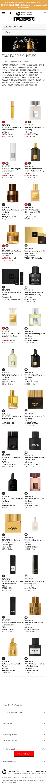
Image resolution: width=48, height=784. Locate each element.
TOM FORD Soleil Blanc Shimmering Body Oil (32, 211)
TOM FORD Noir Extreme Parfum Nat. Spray (11, 541)
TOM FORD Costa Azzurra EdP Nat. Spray (11, 417)
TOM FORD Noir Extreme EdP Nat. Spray (35, 417)
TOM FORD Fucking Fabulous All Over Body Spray (12, 582)
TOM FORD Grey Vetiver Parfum (33, 541)
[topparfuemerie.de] (24, 13)
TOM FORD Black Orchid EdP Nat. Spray (34, 376)
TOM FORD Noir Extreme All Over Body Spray (34, 582)
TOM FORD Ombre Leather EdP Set (11, 293)
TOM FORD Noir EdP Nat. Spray (11, 458)
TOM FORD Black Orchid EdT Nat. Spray (12, 500)
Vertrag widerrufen (24, 754)
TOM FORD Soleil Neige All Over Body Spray (11, 169)
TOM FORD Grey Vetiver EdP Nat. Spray (12, 376)
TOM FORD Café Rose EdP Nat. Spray (34, 500)
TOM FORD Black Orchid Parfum (11, 665)
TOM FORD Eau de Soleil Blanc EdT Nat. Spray (11, 335)
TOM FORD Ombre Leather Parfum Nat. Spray (34, 665)
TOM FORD (6, 125)
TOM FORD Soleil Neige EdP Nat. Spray (34, 128)
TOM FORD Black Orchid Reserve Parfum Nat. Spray (34, 169)
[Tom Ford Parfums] (24, 19)
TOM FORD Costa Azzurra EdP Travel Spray (11, 128)
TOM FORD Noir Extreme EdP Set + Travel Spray (35, 252)
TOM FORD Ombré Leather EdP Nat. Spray (34, 458)
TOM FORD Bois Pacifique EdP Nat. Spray (11, 252)
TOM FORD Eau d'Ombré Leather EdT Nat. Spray (33, 293)
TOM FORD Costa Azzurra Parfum (33, 623)
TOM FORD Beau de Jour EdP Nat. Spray (34, 335)
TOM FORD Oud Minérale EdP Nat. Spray (13, 211)
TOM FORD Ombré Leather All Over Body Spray (13, 623)
